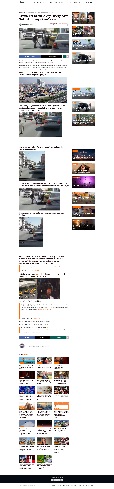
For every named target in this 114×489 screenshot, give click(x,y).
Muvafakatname (74, 485)
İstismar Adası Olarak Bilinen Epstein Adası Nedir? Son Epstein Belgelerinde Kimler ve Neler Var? (60, 449)
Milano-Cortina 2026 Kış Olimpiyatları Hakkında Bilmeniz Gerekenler (60, 430)
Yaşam (56, 2)
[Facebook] (52, 480)
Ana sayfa (21, 12)
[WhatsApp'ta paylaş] (64, 56)
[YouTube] (91, 2)
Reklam (87, 485)
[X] (86, 2)
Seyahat (66, 2)
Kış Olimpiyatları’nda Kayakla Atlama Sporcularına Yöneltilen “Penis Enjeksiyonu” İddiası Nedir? (26, 431)
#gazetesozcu (50, 329)
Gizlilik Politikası (66, 485)
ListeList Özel (45, 2)
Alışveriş (51, 2)
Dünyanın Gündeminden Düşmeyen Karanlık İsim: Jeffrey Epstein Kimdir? (43, 448)
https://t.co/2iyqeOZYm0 (59, 266)
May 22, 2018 (36, 270)
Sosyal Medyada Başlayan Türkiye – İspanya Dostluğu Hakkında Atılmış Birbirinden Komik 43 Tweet (61, 414)
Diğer (71, 2)
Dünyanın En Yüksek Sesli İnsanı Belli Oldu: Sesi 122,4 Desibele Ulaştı (44, 382)
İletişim (92, 485)
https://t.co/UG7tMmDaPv (39, 329)
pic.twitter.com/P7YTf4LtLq (44, 309)
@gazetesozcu (57, 329)
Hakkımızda (54, 485)
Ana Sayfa (32, 2)
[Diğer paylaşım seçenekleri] (67, 56)
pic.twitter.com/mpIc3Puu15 (27, 267)
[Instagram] (88, 2)
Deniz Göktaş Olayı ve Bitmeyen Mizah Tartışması (60, 367)
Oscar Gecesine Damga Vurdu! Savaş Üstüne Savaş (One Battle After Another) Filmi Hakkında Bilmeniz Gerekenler (26, 414)
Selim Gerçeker (25, 24)
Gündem (39, 2)
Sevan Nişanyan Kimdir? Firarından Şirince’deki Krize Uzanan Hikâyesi (60, 382)
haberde (39, 274)
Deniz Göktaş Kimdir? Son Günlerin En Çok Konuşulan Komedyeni (26, 382)
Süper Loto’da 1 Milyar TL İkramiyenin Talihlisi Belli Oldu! (26, 367)
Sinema (61, 2)
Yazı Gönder (77, 2)
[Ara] (94, 2)
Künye (59, 485)
